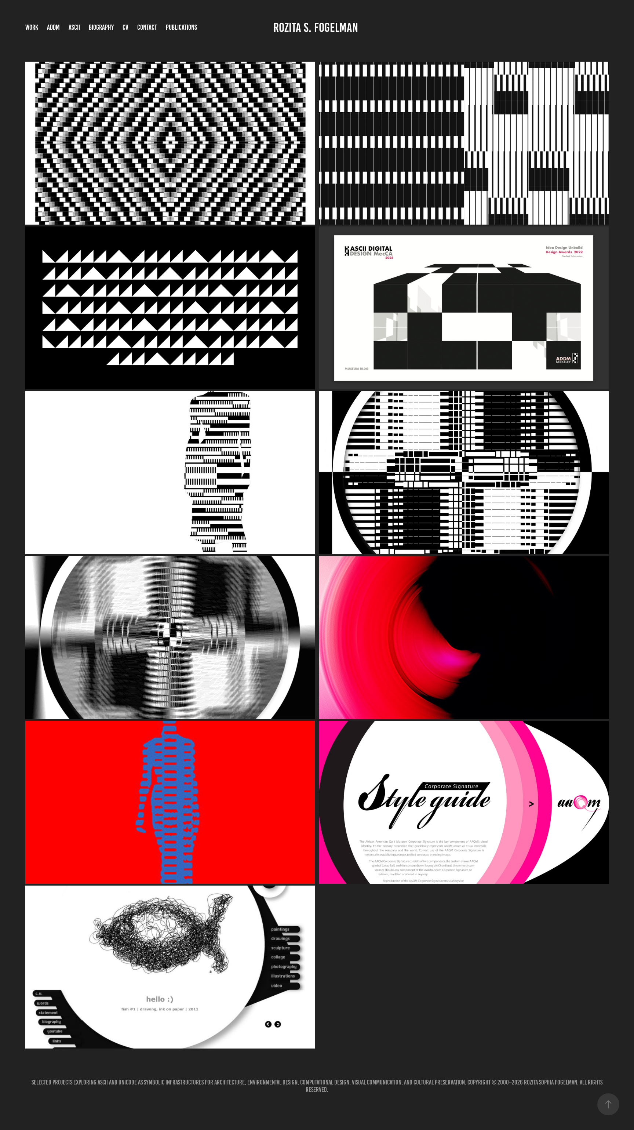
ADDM (53, 27)
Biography (101, 27)
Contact (147, 27)
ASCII (74, 27)
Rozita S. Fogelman (317, 27)
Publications (181, 27)
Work (31, 27)
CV (125, 27)
